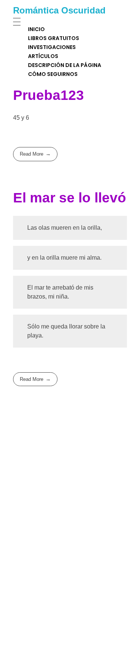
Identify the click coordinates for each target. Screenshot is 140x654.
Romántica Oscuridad (59, 10)
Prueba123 (48, 95)
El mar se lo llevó (69, 197)
